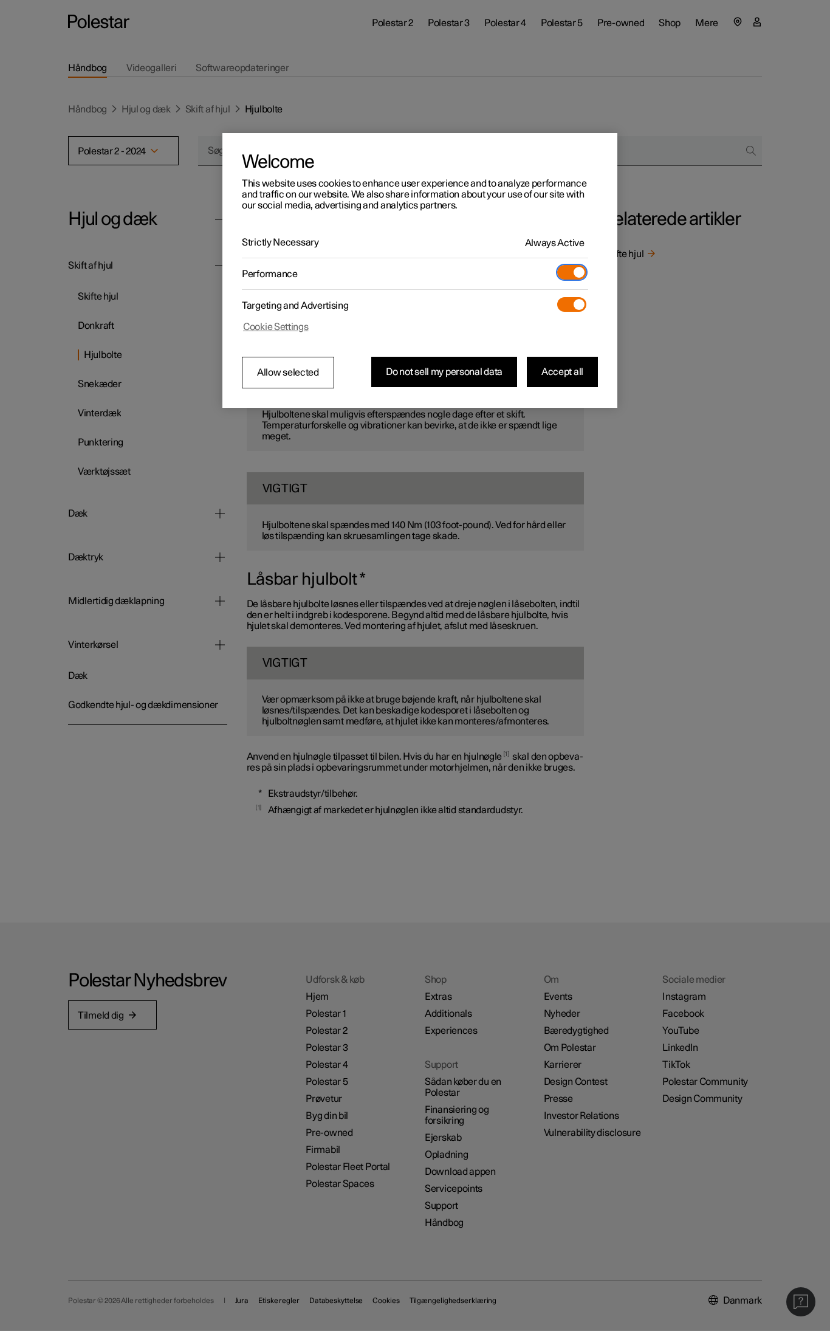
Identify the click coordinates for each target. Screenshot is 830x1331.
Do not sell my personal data (444, 372)
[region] (419, 270)
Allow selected (288, 372)
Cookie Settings (276, 327)
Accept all (562, 372)
